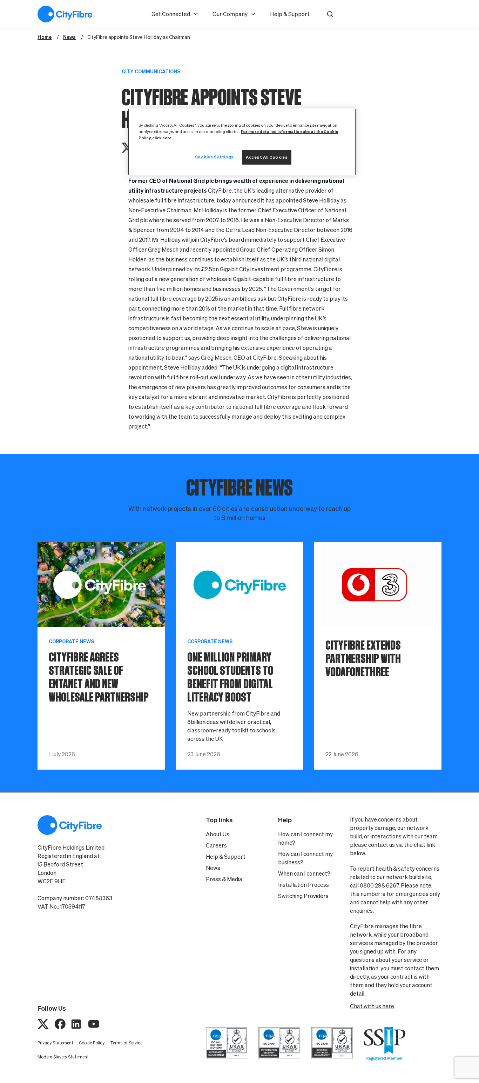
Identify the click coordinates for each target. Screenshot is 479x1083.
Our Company (230, 14)
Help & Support (290, 14)
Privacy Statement (55, 1043)
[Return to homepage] (65, 14)
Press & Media (224, 879)
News (213, 868)
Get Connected (170, 14)
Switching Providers (303, 896)
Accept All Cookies (267, 157)
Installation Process (303, 885)
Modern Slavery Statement (63, 1057)
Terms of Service (126, 1043)
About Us (217, 834)
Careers (216, 845)
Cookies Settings (214, 156)
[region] (242, 141)
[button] (330, 14)
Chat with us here (372, 1006)
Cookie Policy (91, 1043)
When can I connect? (304, 873)
